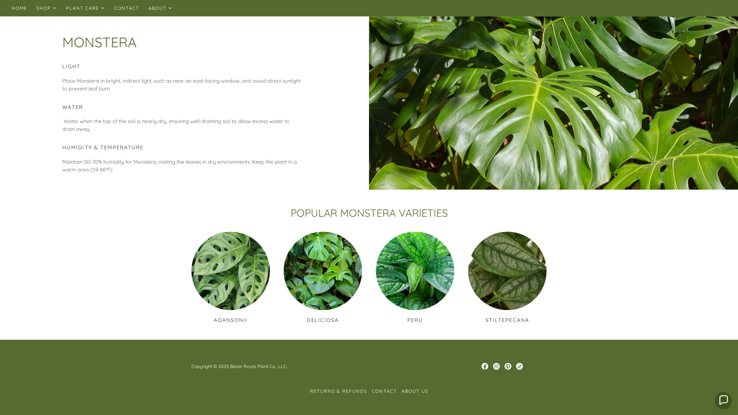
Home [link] (19, 8)
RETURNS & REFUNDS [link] (338, 391)
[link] (485, 366)
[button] (46, 8)
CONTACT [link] (126, 8)
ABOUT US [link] (415, 391)
